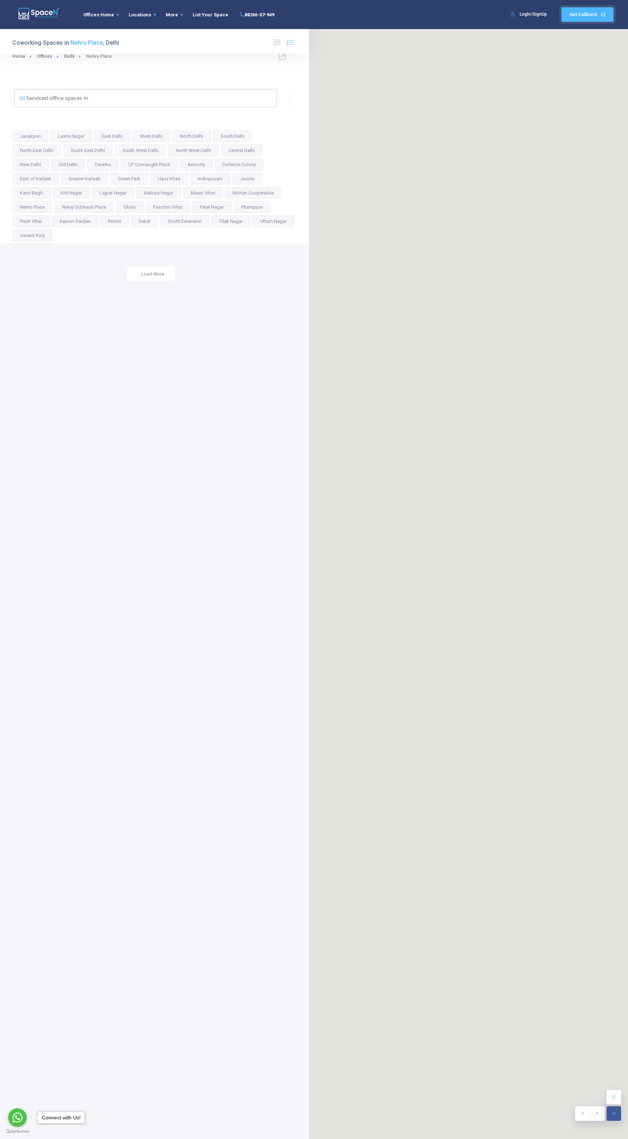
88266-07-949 (259, 14)
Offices (44, 56)
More (172, 14)
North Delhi (191, 136)
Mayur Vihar (203, 193)
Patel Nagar (212, 207)
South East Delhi (88, 150)
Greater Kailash (84, 178)
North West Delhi (193, 150)
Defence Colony (239, 164)
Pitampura (251, 207)
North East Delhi (36, 150)
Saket (144, 221)
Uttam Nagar (273, 221)
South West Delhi (140, 150)
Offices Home (98, 14)
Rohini (114, 221)
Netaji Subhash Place (84, 207)
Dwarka (103, 164)
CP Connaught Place (149, 164)
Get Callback (583, 14)
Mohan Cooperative (253, 193)
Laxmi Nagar (71, 136)
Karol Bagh (31, 193)
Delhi (69, 56)
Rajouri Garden (75, 221)
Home (18, 56)
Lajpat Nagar (113, 193)
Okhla (130, 207)
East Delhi (112, 136)
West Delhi (151, 136)
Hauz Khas (169, 178)
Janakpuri (30, 136)
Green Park (129, 178)
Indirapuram (210, 178)
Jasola (247, 178)
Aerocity (196, 164)
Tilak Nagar (231, 221)
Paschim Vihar (167, 207)
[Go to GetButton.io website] (17, 1131)
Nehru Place (32, 207)
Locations (140, 14)
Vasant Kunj (32, 235)
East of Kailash (35, 178)
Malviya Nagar (158, 193)
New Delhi (30, 164)
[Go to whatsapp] (17, 1117)
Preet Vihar (31, 221)
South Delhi (233, 136)
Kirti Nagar (71, 193)
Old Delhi (68, 164)
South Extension (185, 221)
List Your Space (210, 14)
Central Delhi (242, 150)
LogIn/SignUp (533, 14)
